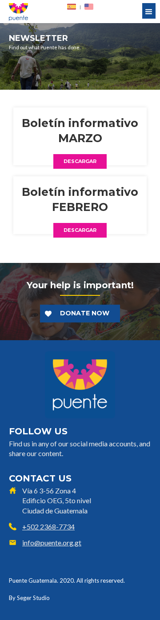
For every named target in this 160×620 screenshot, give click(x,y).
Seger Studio (33, 597)
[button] (149, 11)
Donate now (84, 313)
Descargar (80, 161)
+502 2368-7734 (48, 526)
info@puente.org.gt (51, 542)
